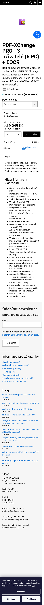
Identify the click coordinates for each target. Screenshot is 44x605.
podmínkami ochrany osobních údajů (20, 335)
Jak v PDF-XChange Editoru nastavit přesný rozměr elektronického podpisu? (21, 430)
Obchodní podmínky (11, 375)
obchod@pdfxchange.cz (13, 508)
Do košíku (33, 134)
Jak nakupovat (8, 372)
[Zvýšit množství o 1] (18, 134)
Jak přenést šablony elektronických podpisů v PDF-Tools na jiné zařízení (20, 439)
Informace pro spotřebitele (14, 381)
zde (33, 586)
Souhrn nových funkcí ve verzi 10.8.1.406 (17, 409)
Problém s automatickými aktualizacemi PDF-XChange (18, 396)
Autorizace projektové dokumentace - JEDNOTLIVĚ (20, 403)
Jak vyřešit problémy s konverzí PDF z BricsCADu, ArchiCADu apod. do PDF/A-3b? (20, 422)
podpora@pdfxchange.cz (13, 511)
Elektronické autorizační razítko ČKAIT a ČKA (18, 415)
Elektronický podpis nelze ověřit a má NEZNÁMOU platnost (20, 462)
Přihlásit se (11, 343)
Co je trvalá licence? (11, 362)
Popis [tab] (7, 156)
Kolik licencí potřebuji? (12, 368)
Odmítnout (11, 599)
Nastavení (21, 592)
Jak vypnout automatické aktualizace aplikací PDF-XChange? (20, 453)
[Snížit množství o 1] (7, 134)
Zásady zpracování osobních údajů (17, 378)
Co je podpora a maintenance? (15, 365)
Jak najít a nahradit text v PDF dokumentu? (18, 446)
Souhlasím (31, 599)
